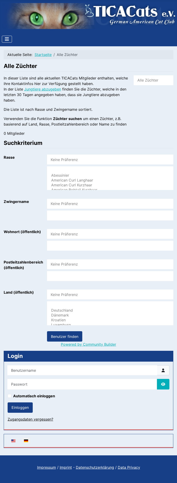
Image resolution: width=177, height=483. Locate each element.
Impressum (46, 467)
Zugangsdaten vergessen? (30, 419)
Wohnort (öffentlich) (22, 231)
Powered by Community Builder (88, 344)
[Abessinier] (110, 175)
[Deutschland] (110, 310)
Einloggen (20, 407)
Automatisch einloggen (34, 396)
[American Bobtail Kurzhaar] (110, 189)
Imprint (66, 467)
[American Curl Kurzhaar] (110, 185)
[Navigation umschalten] (7, 39)
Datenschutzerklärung (95, 467)
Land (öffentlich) (19, 292)
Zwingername (16, 201)
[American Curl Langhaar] (110, 180)
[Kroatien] (110, 320)
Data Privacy (129, 467)
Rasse (9, 157)
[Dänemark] (110, 315)
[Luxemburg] (110, 324)
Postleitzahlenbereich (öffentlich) (23, 265)
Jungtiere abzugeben (42, 89)
